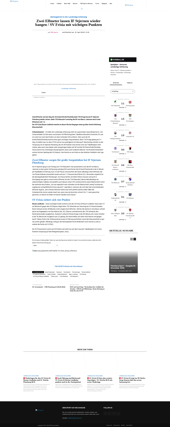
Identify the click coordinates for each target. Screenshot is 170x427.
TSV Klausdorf (74, 276)
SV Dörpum (83, 274)
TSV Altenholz (64, 276)
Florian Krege (76, 272)
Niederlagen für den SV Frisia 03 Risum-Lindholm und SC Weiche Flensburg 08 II (36, 380)
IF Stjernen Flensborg (39, 274)
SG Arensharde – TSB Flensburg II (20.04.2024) (48, 287)
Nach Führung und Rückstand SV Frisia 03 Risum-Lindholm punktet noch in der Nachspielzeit (68, 380)
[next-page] (134, 239)
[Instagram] (109, 413)
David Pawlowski (50, 272)
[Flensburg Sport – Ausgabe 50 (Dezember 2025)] (123, 254)
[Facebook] (105, 413)
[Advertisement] (68, 316)
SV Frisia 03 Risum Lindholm (41, 276)
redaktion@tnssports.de (75, 418)
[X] (114, 413)
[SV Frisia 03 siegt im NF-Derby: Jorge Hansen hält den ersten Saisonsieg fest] (133, 364)
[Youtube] (118, 413)
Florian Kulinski (86, 272)
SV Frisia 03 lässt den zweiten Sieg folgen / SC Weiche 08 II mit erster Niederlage (99, 380)
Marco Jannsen (73, 274)
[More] (94, 92)
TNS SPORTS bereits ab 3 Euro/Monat (68, 266)
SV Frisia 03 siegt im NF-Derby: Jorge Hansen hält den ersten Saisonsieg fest (132, 380)
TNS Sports (54, 32)
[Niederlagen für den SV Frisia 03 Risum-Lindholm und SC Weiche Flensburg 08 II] (37, 364)
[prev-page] (131, 239)
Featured (59, 272)
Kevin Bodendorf (62, 274)
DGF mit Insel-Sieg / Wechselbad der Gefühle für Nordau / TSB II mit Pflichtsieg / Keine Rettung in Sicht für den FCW (87, 289)
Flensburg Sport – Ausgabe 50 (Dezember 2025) (123, 267)
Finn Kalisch (67, 272)
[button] (81, 8)
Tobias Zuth (54, 276)
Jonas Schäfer (51, 274)
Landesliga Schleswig (68, 88)
